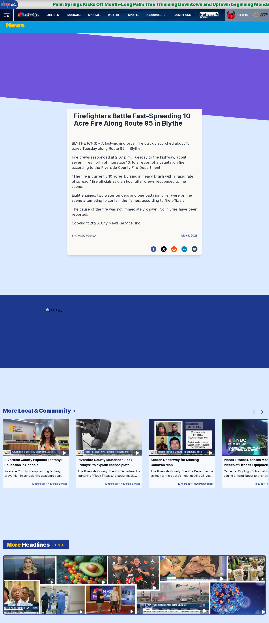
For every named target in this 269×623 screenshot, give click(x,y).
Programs (73, 14)
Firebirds (242, 15)
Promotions (182, 14)
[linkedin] (184, 249)
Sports (133, 14)
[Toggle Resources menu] (164, 15)
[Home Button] (29, 15)
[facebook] (153, 249)
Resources (154, 14)
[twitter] (164, 249)
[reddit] (174, 249)
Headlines (51, 14)
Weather (115, 14)
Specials (94, 14)
